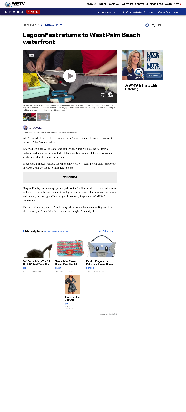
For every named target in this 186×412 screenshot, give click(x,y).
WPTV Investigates (134, 11)
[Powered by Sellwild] (113, 314)
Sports (139, 4)
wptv (11, 12)
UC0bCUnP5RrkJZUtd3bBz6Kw (19, 12)
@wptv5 (23, 12)
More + (177, 11)
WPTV (15, 12)
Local (102, 4)
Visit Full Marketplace (108, 231)
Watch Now (172, 4)
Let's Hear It (119, 11)
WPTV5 (7, 12)
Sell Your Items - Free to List (56, 232)
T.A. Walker (37, 128)
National (114, 4)
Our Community (104, 11)
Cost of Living (150, 11)
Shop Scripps (154, 4)
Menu (90, 4)
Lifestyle (29, 25)
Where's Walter (164, 11)
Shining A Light (51, 25)
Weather (127, 4)
